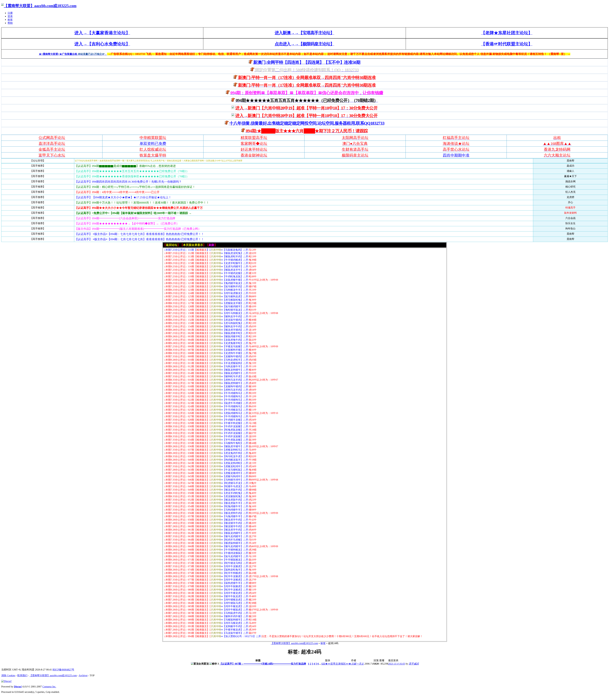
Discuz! (18, 686)
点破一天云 (357, 663)
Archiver (83, 675)
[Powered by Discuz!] (6, 681)
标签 (10, 19)
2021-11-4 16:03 (396, 663)
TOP (92, 675)
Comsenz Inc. (49, 686)
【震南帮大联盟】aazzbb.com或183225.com (294, 643)
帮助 (10, 23)
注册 (10, 13)
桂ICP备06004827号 (63, 669)
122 (323, 663)
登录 (10, 16)
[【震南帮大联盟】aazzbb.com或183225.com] (38, 6)
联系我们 (22, 675)
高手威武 (414, 663)
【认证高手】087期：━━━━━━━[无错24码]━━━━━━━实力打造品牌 (262, 663)
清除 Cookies (8, 675)
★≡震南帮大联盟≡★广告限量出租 (58, 54)
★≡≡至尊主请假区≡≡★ (338, 663)
